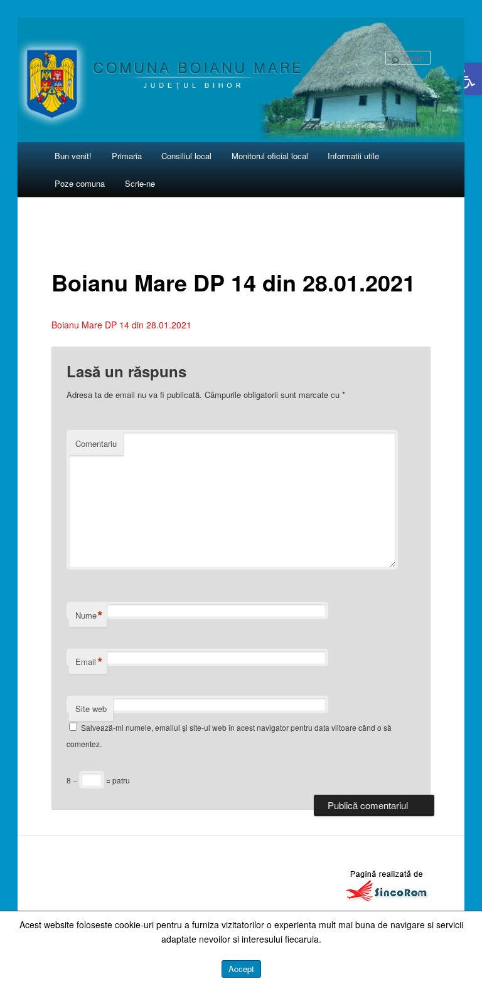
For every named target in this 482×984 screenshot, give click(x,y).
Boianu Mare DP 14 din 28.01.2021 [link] (121, 324)
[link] (465, 79)
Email (89, 662)
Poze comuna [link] (80, 183)
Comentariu (96, 443)
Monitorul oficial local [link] (270, 156)
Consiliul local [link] (186, 156)
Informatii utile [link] (353, 156)
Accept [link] (241, 969)
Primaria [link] (127, 156)
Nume (89, 615)
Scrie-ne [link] (140, 183)
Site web (91, 708)
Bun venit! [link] (73, 156)
